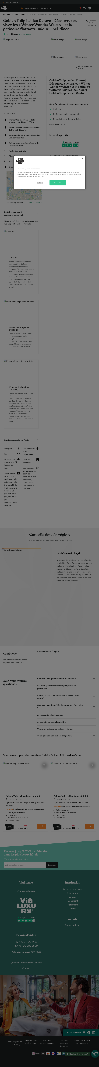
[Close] (82, 158)
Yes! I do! (57, 183)
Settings (40, 182)
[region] (49, 172)
